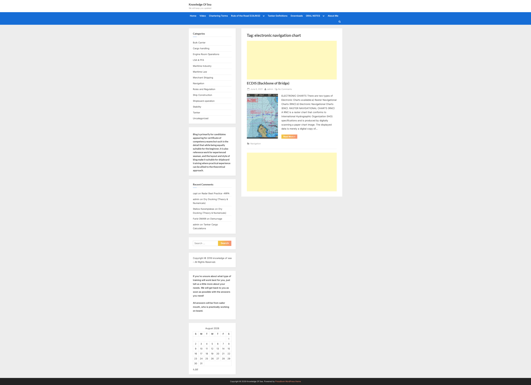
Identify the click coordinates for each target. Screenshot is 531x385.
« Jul (195, 369)
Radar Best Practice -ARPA (215, 193)
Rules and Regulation (204, 89)
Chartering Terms (218, 15)
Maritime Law (200, 71)
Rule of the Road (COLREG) (245, 15)
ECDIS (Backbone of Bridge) (268, 83)
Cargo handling (201, 48)
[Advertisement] (292, 60)
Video (203, 15)
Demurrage (216, 218)
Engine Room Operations (206, 54)
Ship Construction (202, 95)
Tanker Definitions (277, 15)
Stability (197, 106)
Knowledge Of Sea (200, 4)
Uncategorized (200, 118)
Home (193, 15)
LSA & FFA (198, 60)
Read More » (290, 137)
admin (270, 89)
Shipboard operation (204, 101)
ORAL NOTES (313, 15)
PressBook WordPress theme (288, 381)
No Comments (285, 89)
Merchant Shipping (203, 77)
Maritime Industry (202, 66)
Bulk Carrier (199, 42)
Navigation (255, 143)
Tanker (196, 112)
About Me (333, 15)
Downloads (297, 15)
